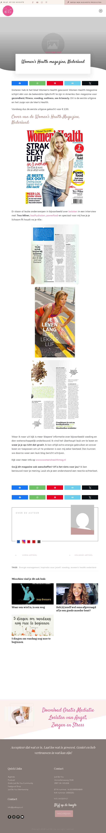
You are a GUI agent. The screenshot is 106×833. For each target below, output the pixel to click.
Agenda (11, 777)
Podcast (11, 780)
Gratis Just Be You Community (20, 783)
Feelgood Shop (14, 786)
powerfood (52, 215)
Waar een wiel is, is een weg (33, 599)
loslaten (73, 211)
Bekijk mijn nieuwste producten (85, 2)
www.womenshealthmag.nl (51, 459)
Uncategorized (53, 52)
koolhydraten (38, 215)
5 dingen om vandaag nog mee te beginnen (33, 630)
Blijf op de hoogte (13, 2)
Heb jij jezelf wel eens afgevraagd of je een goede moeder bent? (77, 599)
